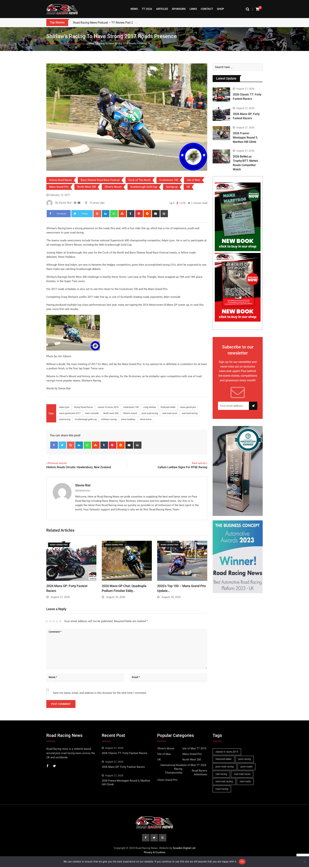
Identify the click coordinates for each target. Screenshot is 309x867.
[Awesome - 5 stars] (60, 621)
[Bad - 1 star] (46, 621)
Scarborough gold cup (86, 419)
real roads (245, 781)
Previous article (57, 463)
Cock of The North (139, 180)
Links (193, 9)
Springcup (172, 186)
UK (59, 43)
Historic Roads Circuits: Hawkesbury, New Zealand (78, 467)
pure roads (246, 766)
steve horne (145, 419)
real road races (169, 413)
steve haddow (128, 419)
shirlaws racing (109, 419)
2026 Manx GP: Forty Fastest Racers (123, 767)
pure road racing (150, 413)
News (134, 9)
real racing (221, 774)
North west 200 (111, 413)
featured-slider (168, 407)
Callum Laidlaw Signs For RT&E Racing (182, 467)
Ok (242, 861)
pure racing (244, 759)
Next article (199, 463)
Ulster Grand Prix (167, 780)
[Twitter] (62, 445)
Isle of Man (193, 180)
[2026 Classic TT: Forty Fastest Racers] (221, 94)
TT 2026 (147, 9)
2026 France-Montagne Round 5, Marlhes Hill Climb (245, 138)
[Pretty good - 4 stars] (57, 621)
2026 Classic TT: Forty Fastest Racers (124, 753)
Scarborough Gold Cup (143, 186)
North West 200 (86, 186)
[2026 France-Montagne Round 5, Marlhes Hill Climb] (221, 133)
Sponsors (179, 9)
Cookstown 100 (168, 180)
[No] (304, 861)
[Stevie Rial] (79, 202)
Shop (220, 9)
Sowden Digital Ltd (184, 848)
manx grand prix (188, 407)
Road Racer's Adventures (199, 772)
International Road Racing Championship (171, 768)
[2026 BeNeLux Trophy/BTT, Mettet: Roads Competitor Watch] (221, 156)
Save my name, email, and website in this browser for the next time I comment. (100, 692)
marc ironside (92, 413)
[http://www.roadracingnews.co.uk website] (75, 202)
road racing (64, 419)
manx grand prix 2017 (69, 413)
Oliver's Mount (113, 186)
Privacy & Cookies (154, 852)
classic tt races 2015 (108, 407)
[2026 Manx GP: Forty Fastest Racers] (221, 114)
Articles (162, 9)
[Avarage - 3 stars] (53, 621)
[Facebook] (54, 445)
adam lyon (64, 407)
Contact (207, 9)
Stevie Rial (82, 485)
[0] (257, 9)
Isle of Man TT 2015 (194, 748)
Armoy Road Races (73, 43)
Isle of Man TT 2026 (194, 765)
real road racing (189, 413)
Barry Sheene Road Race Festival (100, 180)
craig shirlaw (149, 407)
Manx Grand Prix (58, 186)
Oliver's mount (130, 413)
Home (52, 43)
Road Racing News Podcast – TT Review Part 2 (103, 22)
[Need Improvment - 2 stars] (50, 621)
